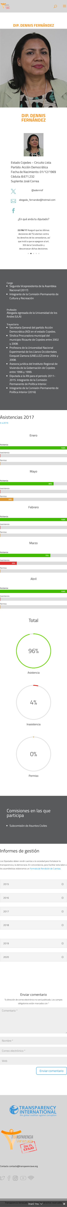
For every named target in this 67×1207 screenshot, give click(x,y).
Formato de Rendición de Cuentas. (45, 868)
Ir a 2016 (4, 422)
